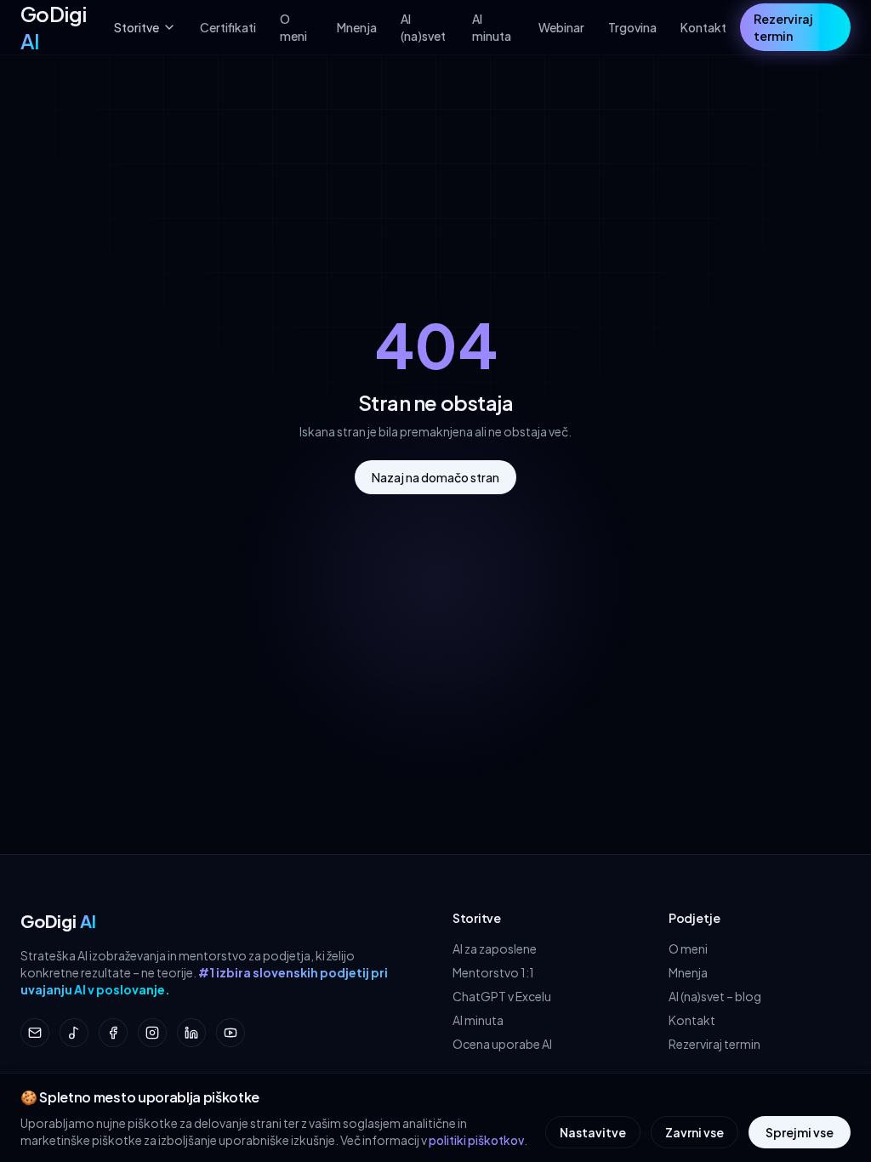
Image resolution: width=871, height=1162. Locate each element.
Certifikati (228, 27)
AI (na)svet (423, 27)
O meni (293, 27)
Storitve (136, 27)
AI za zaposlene (495, 948)
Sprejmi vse (800, 1132)
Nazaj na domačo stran (435, 477)
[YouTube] (230, 1032)
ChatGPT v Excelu (502, 996)
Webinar (561, 27)
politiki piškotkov (476, 1140)
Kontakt (703, 27)
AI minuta (491, 27)
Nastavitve (593, 1132)
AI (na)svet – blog (715, 996)
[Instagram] (152, 1032)
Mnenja (357, 27)
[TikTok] (74, 1032)
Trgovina (632, 27)
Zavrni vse (694, 1132)
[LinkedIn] (191, 1032)
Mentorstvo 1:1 (493, 972)
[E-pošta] (34, 1032)
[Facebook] (113, 1032)
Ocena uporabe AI (502, 1043)
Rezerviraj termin (783, 27)
